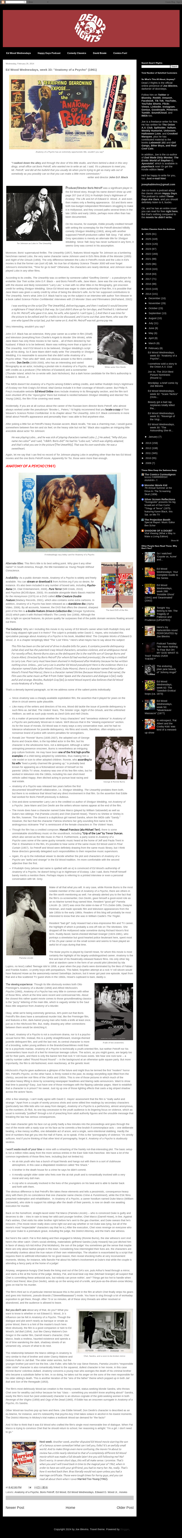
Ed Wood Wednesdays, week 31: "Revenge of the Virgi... (161, 416)
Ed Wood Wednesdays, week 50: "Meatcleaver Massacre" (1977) (158, 707)
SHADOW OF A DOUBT (158, 530)
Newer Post (15, 1508)
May (151, 333)
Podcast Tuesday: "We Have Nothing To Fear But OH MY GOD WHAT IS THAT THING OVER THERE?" (161, 651)
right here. (172, 211)
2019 (148, 269)
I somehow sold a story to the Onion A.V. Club (162, 365)
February (154, 348)
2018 (148, 274)
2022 (148, 253)
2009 (148, 463)
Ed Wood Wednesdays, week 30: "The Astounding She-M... (161, 427)
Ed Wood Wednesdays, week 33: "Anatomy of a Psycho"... (162, 355)
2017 (148, 279)
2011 (148, 453)
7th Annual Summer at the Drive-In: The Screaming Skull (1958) (158, 491)
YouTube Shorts (151, 103)
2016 (148, 283)
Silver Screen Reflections (159, 499)
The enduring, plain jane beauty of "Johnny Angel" (167, 669)
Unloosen (169, 130)
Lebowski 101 (157, 142)
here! (161, 169)
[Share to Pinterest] (46, 1487)
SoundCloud (159, 112)
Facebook (147, 100)
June (152, 328)
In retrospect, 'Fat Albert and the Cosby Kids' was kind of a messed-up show (161, 726)
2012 (148, 448)
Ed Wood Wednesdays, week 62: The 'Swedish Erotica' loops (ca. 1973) (160, 687)
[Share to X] (41, 1487)
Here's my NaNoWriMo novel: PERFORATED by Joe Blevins (167, 632)
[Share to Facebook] (43, 1487)
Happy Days (169, 193)
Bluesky (146, 97)
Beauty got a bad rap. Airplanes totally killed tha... (161, 405)
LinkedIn (156, 106)
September (155, 313)
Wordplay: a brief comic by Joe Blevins (163, 385)
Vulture (171, 127)
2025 (148, 239)
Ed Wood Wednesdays (18, 53)
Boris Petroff (47, 1492)
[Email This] (35, 1487)
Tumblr (145, 112)
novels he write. (159, 217)
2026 (148, 234)
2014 (148, 293)
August (153, 318)
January (153, 436)
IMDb (144, 115)
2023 (148, 248)
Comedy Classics (76, 53)
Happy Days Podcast (49, 53)
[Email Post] (29, 1487)
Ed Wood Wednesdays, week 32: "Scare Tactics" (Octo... (163, 394)
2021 (148, 258)
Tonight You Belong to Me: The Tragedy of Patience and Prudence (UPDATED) (161, 613)
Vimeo (145, 106)
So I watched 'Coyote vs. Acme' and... (167, 556)
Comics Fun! (120, 53)
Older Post (125, 1508)
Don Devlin (23, 362)
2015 (148, 288)
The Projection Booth (157, 519)
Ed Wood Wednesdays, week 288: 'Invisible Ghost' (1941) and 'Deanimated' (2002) (159, 593)
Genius (145, 109)
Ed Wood (61, 1492)
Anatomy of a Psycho (27, 1492)
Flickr (165, 103)
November (155, 303)
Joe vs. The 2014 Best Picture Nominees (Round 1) (160, 374)
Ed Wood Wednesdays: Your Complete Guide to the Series (167, 573)
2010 (148, 458)
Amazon (167, 97)
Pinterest (172, 109)
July (151, 323)
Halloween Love (151, 133)
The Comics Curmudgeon (160, 474)
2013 (148, 443)
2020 (148, 264)
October (153, 308)
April (151, 338)
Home (70, 1508)
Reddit (157, 97)
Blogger (124, 1529)
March (152, 343)
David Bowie (99, 53)
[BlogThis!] (38, 1487)
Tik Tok (159, 100)
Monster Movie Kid (155, 485)
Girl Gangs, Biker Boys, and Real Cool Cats (158, 145)
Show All (174, 541)
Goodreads (158, 109)
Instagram (169, 106)
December (155, 298)
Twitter (162, 94)
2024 (148, 244)
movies (123, 1492)
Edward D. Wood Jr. (106, 1492)
